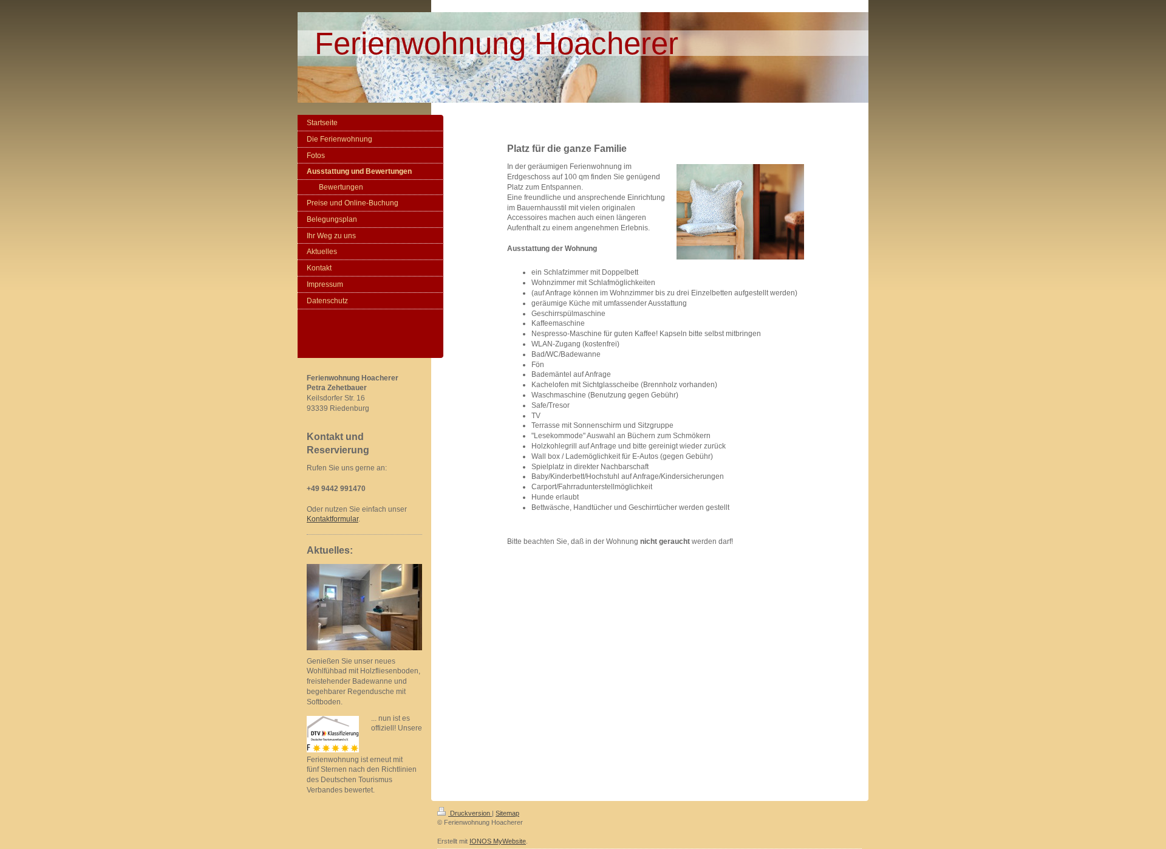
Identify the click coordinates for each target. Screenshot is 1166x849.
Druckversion (470, 813)
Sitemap (507, 813)
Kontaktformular (332, 519)
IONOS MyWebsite (497, 841)
